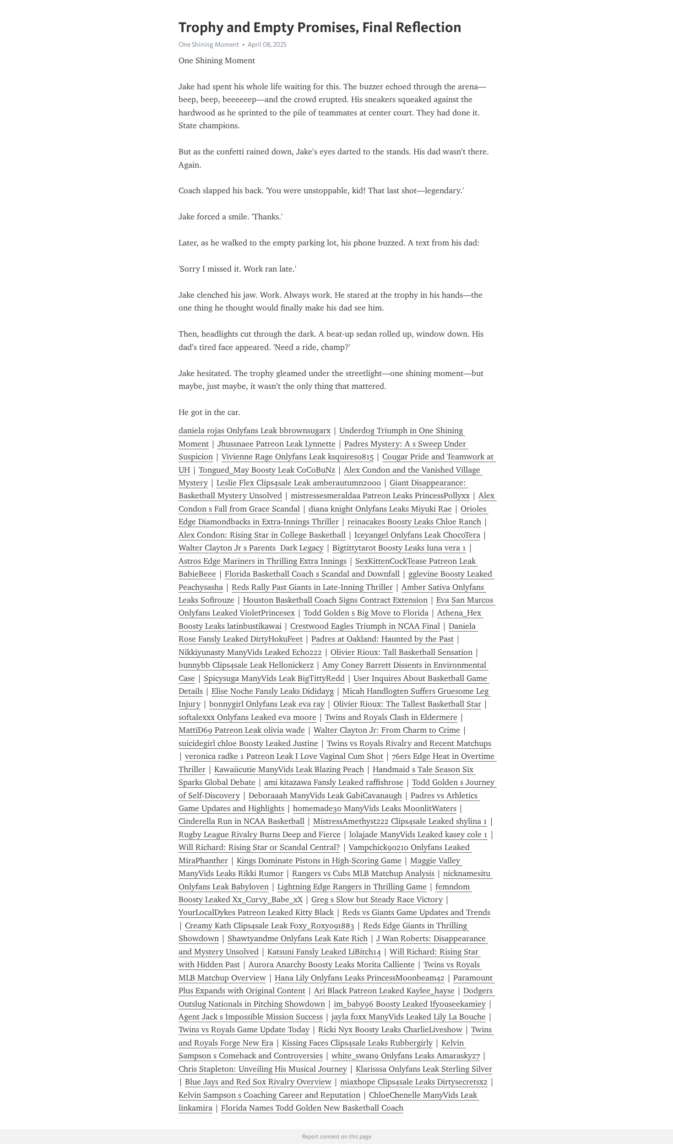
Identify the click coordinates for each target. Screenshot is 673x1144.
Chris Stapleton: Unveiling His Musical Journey (263, 1069)
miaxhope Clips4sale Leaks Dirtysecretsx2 (414, 1082)
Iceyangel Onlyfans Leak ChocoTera (417, 535)
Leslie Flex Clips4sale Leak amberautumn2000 (299, 483)
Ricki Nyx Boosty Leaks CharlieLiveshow (390, 1029)
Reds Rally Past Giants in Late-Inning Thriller (312, 587)
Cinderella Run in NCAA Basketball (241, 821)
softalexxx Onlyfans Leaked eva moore (247, 717)
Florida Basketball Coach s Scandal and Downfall (312, 574)
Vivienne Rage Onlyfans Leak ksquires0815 (298, 457)
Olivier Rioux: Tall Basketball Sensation (401, 652)
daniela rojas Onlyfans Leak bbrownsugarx (255, 430)
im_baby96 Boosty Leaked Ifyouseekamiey (410, 1004)
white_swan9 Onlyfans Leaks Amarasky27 (405, 1056)
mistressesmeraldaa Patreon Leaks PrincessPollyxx (380, 495)
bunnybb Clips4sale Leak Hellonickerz (246, 665)
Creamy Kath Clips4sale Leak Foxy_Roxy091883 (269, 926)
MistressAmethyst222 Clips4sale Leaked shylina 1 (400, 821)
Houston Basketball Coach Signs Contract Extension (335, 600)
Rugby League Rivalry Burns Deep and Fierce (260, 834)
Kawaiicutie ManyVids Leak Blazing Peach (289, 769)
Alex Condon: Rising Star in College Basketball (262, 535)
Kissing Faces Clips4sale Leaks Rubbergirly (357, 1043)
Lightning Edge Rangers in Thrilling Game (352, 887)
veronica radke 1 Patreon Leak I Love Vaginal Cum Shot (284, 756)
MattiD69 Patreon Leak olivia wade (242, 730)
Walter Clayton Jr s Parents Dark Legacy (251, 548)
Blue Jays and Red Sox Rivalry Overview (258, 1082)
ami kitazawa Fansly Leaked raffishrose (333, 782)
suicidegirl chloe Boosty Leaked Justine (248, 743)
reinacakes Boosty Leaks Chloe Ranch (414, 522)
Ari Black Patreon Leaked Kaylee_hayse (384, 991)
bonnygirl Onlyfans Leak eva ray (267, 704)
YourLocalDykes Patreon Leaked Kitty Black (256, 912)
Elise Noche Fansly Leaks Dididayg (273, 691)
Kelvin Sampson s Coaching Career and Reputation (269, 1095)
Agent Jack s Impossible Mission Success (251, 1017)
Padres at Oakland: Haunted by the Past (382, 639)
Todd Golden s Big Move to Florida (366, 613)
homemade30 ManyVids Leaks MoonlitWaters (374, 808)
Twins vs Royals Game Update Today (244, 1029)
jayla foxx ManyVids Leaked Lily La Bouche (408, 1017)
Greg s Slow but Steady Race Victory (377, 899)
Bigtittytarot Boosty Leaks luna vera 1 (399, 548)
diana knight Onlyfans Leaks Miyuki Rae (380, 509)
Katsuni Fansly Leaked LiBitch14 (324, 952)
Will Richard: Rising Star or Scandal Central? (259, 847)
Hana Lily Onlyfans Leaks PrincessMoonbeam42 (360, 978)
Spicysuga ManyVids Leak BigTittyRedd (274, 678)
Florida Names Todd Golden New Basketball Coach (312, 1108)
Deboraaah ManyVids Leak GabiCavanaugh (325, 795)
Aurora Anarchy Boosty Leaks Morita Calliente (332, 964)
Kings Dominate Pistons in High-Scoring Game (319, 860)
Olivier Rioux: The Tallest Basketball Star (407, 704)
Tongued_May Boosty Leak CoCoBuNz (267, 470)
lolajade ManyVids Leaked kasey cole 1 (418, 834)
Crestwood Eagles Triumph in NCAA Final (365, 626)
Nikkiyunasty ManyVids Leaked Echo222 (250, 652)
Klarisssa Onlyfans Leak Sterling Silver (424, 1069)
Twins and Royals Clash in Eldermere (391, 717)
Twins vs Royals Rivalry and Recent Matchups (409, 743)
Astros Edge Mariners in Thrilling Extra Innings (263, 561)
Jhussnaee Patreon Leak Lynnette (276, 444)
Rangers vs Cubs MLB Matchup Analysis (363, 873)
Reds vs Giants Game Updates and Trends (416, 912)
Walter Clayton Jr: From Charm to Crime (387, 730)
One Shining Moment (209, 44)
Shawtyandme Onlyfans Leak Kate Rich (298, 938)
